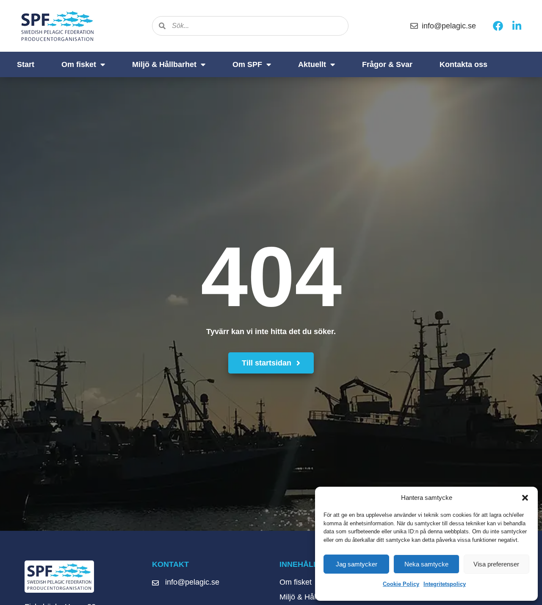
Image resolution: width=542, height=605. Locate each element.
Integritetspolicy (444, 584)
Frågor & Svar (387, 64)
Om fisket (78, 64)
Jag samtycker (356, 564)
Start (25, 64)
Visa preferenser (496, 564)
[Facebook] (498, 26)
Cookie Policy (401, 584)
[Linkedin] (517, 26)
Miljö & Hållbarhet (164, 64)
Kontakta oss (463, 64)
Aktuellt (312, 64)
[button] (525, 497)
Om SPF (247, 64)
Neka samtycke (426, 564)
